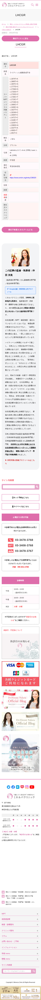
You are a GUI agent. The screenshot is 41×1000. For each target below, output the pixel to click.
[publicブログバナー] (20, 699)
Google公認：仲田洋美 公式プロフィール (20, 290)
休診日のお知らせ (26, 834)
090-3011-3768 (23, 567)
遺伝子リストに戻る (20, 38)
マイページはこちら (21, 506)
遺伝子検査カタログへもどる (20, 230)
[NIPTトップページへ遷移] (20, 753)
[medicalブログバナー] (20, 721)
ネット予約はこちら (21, 497)
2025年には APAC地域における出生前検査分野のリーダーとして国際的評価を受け (20, 447)
